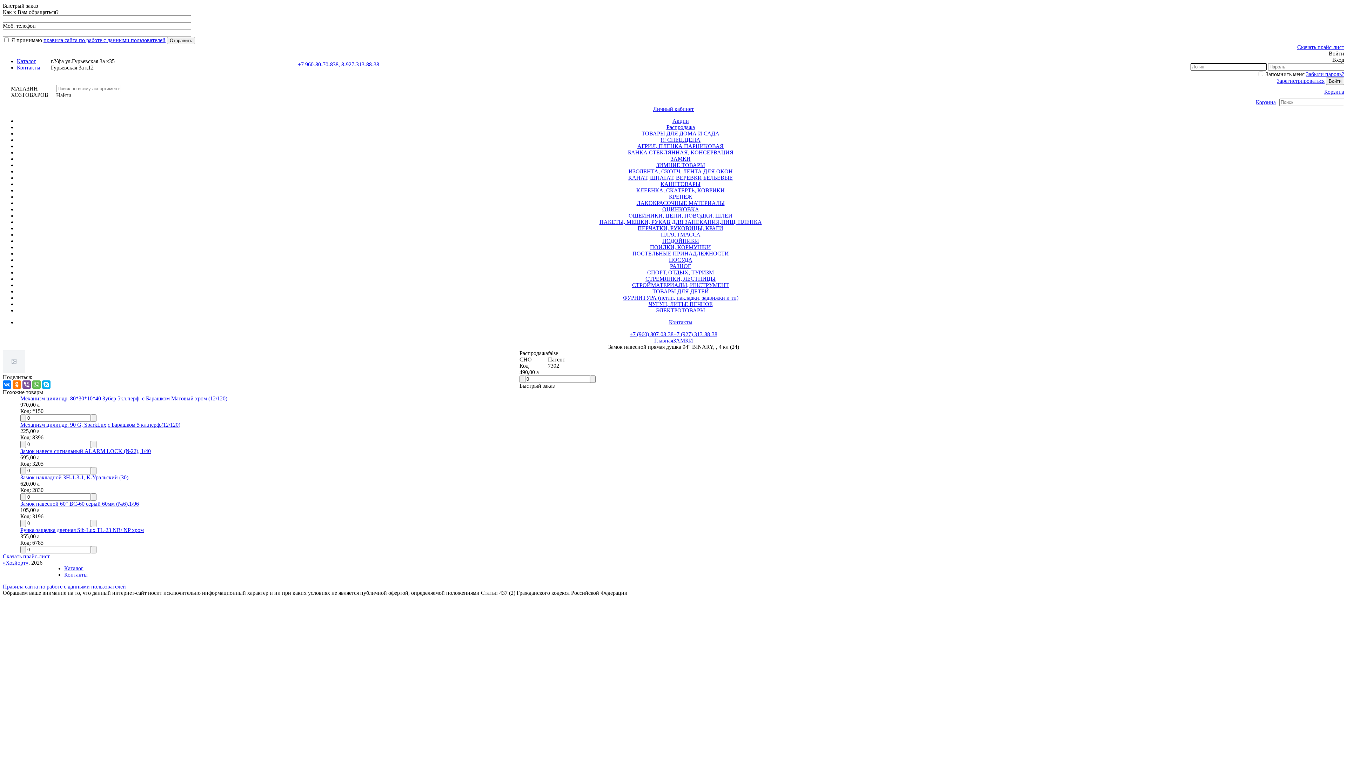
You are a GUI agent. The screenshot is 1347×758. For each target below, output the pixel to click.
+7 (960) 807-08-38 (652, 334)
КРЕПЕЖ (680, 197)
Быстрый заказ (537, 386)
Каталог (26, 61)
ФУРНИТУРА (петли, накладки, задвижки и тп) (680, 298)
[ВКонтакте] (7, 384)
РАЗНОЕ (680, 266)
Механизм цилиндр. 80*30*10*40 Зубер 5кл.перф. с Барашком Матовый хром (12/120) (123, 398)
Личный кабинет (673, 109)
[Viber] (26, 384)
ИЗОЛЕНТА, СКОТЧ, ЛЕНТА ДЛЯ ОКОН (681, 171)
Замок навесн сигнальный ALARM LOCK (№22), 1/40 (85, 451)
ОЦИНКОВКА (680, 209)
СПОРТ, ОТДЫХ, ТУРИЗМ (680, 272)
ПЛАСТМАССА (681, 235)
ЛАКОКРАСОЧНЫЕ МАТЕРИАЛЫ (681, 203)
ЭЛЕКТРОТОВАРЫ (680, 310)
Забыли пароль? (1325, 74)
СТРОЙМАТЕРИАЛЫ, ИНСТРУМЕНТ (680, 285)
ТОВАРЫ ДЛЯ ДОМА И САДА (680, 134)
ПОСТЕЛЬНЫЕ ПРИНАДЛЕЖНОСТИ (680, 254)
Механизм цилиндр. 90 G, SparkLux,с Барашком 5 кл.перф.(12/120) (100, 425)
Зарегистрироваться (1301, 81)
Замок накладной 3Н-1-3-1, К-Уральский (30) (74, 477)
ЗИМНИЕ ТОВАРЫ (680, 165)
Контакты (28, 68)
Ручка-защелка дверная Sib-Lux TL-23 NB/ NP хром (82, 530)
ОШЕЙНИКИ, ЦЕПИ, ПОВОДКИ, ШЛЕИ (680, 216)
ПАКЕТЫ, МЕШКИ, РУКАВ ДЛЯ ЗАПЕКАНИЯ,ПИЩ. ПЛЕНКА (680, 222)
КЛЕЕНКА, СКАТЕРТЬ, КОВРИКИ (680, 190)
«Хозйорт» (15, 563)
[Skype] (46, 384)
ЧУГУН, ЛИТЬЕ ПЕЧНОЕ (681, 304)
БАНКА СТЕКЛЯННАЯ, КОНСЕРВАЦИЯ (680, 152)
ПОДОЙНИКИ (680, 241)
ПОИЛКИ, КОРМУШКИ (680, 247)
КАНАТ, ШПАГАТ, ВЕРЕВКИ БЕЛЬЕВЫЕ (680, 178)
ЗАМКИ (681, 159)
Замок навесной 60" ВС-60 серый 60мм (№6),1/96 (79, 504)
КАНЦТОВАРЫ (681, 184)
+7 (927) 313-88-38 (695, 334)
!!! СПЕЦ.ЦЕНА (681, 140)
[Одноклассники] (17, 384)
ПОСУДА (680, 260)
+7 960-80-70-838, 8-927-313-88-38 (338, 64)
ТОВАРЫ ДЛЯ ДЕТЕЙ (680, 291)
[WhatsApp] (36, 384)
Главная (663, 341)
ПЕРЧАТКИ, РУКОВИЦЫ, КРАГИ (680, 228)
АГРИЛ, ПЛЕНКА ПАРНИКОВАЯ (680, 146)
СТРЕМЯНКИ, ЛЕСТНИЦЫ (680, 279)
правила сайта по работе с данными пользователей (104, 40)
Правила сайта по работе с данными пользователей (64, 587)
